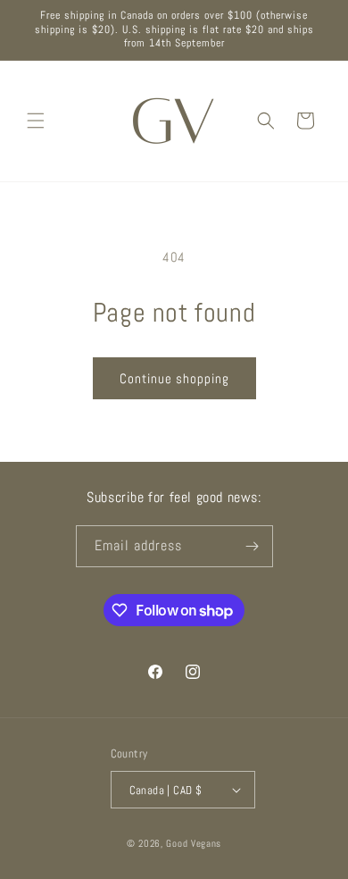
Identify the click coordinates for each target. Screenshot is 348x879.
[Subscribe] (252, 546)
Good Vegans (193, 843)
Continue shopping (174, 378)
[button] (35, 120)
